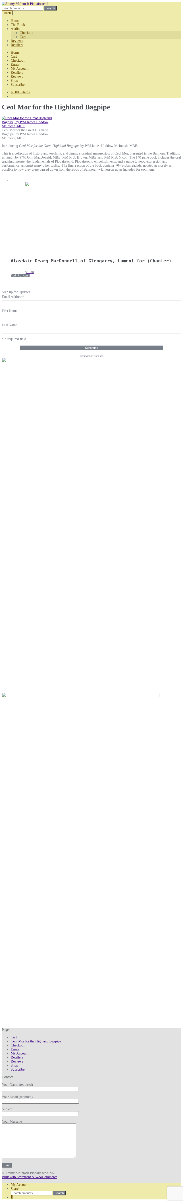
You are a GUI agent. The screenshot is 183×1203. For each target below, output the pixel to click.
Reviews (17, 41)
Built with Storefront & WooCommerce (29, 1177)
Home (15, 21)
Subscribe (18, 84)
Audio (15, 29)
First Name (9, 311)
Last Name (9, 325)
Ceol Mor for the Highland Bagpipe (36, 1041)
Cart (23, 37)
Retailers (17, 45)
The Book (18, 25)
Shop (14, 80)
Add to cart (20, 275)
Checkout (26, 33)
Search (50, 8)
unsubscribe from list (91, 356)
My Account (19, 68)
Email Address (13, 297)
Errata (15, 64)
